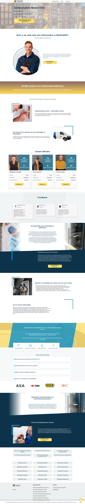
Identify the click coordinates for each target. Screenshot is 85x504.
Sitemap (14, 489)
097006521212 (19, 184)
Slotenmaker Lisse (42, 466)
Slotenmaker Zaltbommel (22, 475)
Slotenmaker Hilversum (22, 471)
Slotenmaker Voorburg (63, 471)
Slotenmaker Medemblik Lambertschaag (41, 487)
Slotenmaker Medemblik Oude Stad (40, 489)
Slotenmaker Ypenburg (42, 471)
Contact (68, 1)
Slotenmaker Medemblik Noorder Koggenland (42, 493)
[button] (14, 386)
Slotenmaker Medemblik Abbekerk (39, 495)
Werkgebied (55, 1)
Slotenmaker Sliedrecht (42, 462)
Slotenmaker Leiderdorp (62, 475)
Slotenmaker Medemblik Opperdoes (40, 491)
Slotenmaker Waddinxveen (63, 479)
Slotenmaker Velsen (22, 479)
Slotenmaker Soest (22, 462)
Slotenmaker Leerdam (42, 479)
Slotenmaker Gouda (42, 475)
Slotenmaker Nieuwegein (62, 466)
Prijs (62, 1)
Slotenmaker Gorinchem (62, 462)
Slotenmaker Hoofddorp (22, 466)
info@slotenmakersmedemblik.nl (59, 487)
